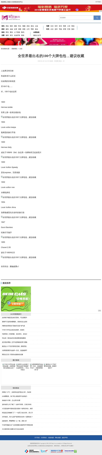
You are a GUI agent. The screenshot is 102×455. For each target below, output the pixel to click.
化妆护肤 (17, 35)
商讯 (7, 32)
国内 (11, 26)
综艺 (56, 26)
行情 (68, 29)
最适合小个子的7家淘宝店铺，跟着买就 (14, 346)
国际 (15, 26)
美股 (23, 29)
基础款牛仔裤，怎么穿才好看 (11, 400)
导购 (60, 29)
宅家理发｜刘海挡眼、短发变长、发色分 (14, 334)
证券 (15, 29)
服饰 (7, 29)
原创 (28, 26)
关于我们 (98, 2)
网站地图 (58, 437)
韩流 (72, 26)
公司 (28, 29)
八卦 (68, 26)
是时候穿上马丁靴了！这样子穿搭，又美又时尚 (16, 404)
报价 (72, 29)
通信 (11, 32)
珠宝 (11, 35)
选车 (56, 29)
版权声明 (65, 437)
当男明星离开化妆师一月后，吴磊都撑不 (14, 350)
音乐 (60, 26)
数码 (22, 32)
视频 (23, 26)
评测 (64, 29)
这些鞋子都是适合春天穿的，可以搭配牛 (14, 317)
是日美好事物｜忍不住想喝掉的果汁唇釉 (14, 342)
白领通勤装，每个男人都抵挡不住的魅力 (14, 396)
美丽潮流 (14, 48)
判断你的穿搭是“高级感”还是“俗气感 (13, 326)
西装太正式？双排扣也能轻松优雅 (12, 354)
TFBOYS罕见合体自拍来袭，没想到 (13, 330)
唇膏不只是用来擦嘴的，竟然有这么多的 (14, 321)
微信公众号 (37, 35)
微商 (7, 35)
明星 (64, 26)
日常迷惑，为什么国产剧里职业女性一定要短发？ (17, 417)
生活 (52, 26)
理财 (32, 29)
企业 (52, 29)
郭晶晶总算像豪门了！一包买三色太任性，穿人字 (17, 412)
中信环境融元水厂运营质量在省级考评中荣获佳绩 (17, 425)
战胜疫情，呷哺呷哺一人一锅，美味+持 (14, 421)
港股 (19, 29)
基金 (36, 29)
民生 (19, 26)
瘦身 (22, 35)
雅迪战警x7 (14, 266)
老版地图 (51, 437)
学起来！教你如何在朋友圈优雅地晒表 (14, 338)
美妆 (7, 26)
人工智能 (17, 32)
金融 (11, 29)
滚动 (32, 26)
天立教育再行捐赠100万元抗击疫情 (13, 429)
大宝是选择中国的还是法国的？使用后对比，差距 (17, 408)
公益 (36, 26)
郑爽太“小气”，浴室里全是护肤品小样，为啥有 (16, 392)
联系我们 (44, 437)
